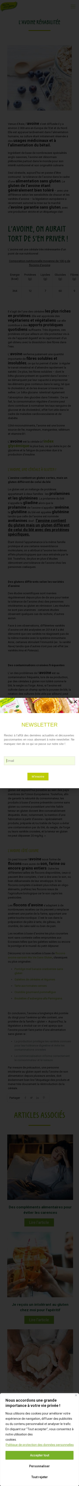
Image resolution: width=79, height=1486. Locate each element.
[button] (75, 702)
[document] (39, 743)
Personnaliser (39, 1466)
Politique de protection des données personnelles (40, 1445)
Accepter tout (39, 1455)
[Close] (76, 1395)
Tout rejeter (39, 1477)
